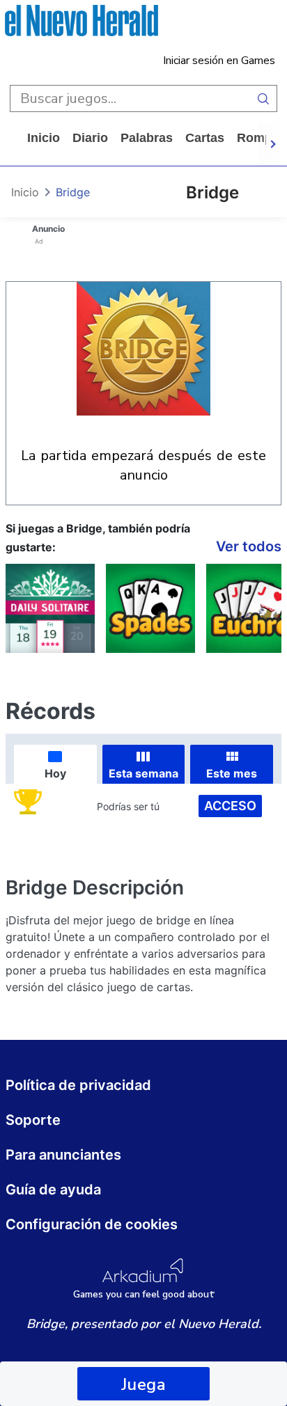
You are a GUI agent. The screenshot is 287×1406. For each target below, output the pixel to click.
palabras (147, 138)
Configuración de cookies (92, 1224)
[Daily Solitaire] (50, 608)
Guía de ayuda (53, 1189)
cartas (204, 138)
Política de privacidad (78, 1085)
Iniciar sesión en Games (219, 60)
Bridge (73, 192)
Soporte (33, 1120)
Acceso (230, 805)
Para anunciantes (63, 1154)
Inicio (43, 138)
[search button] (263, 98)
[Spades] (150, 608)
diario (90, 138)
